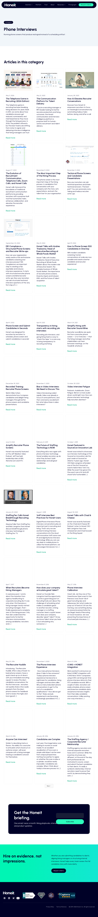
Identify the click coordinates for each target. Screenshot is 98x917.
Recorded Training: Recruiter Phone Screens (17, 387)
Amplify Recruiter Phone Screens (17, 446)
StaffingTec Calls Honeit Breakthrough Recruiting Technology (17, 518)
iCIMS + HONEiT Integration (74, 665)
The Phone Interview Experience (46, 665)
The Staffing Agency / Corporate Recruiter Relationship (78, 742)
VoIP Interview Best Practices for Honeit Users (49, 516)
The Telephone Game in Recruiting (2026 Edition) (17, 99)
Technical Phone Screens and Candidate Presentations (79, 176)
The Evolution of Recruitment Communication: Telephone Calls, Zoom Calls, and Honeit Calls (16, 178)
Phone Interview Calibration (74, 588)
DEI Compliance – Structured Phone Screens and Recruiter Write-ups (18, 249)
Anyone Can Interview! (16, 739)
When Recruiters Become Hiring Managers (17, 588)
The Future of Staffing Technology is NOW (47, 446)
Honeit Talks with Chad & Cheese (79, 516)
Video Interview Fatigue (78, 386)
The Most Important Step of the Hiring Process (48, 174)
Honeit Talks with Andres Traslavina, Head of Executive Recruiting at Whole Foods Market (48, 250)
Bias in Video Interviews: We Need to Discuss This (48, 387)
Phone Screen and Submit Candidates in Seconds (18, 327)
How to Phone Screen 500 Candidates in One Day (79, 247)
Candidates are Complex (48, 739)
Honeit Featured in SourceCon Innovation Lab (79, 446)
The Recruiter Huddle (16, 664)
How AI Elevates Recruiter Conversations (79, 99)
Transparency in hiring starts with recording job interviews (48, 328)
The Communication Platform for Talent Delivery (46, 101)
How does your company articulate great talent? (48, 588)
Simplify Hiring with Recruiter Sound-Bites (77, 327)
